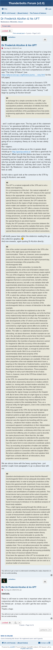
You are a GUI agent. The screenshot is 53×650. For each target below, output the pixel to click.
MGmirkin (13, 22)
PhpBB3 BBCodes (26, 648)
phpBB (12, 647)
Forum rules (6, 26)
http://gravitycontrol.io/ (21, 152)
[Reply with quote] (45, 39)
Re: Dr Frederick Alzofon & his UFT (19, 587)
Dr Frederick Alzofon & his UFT (20, 18)
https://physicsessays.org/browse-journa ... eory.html (23, 75)
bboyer (20, 22)
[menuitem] (4, 9)
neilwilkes (11, 37)
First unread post (19, 33)
